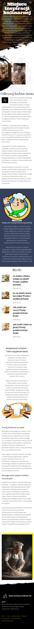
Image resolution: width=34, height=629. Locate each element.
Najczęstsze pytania (7, 621)
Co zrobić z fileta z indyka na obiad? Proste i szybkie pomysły (21, 280)
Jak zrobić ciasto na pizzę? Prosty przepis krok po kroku (22, 328)
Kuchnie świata (16, 616)
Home (3, 616)
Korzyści (24, 616)
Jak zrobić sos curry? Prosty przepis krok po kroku (20, 311)
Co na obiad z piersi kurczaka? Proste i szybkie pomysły (22, 296)
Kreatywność (6, 618)
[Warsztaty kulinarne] (13, 4)
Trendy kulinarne (16, 618)
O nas (8, 616)
